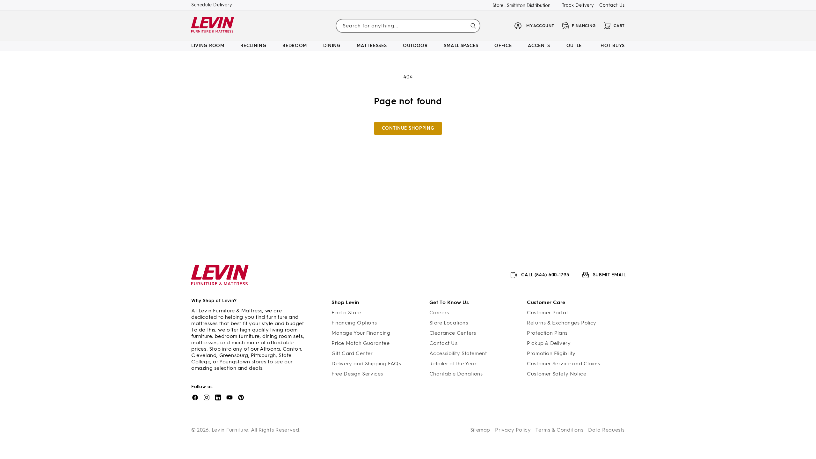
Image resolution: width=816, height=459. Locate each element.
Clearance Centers (452, 333)
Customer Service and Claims (563, 364)
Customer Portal (547, 313)
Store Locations (448, 323)
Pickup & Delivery (549, 343)
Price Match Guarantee (361, 343)
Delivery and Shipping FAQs (366, 364)
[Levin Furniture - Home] (213, 26)
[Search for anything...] (473, 25)
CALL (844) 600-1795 (545, 275)
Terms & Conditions (559, 430)
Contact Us (612, 5)
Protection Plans (547, 333)
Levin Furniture (230, 430)
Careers (439, 313)
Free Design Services (357, 374)
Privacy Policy (513, 430)
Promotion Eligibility (551, 353)
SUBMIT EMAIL (609, 275)
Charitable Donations (456, 374)
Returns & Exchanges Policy (561, 323)
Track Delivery (578, 5)
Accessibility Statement (458, 353)
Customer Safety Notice (556, 374)
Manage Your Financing (361, 333)
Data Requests (606, 430)
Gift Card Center (352, 353)
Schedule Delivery (211, 5)
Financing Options (354, 323)
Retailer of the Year (453, 364)
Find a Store (346, 313)
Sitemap (480, 430)
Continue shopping (408, 128)
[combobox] (408, 26)
